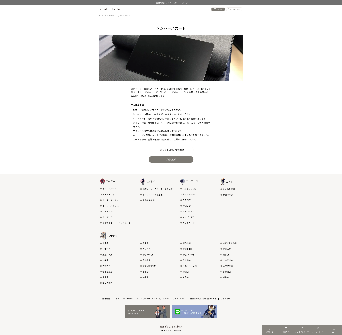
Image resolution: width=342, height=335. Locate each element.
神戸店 (146, 277)
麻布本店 (187, 243)
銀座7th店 (107, 254)
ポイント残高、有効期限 (172, 150)
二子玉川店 (228, 260)
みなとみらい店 (190, 265)
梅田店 (186, 271)
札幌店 (105, 243)
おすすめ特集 (189, 194)
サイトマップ (226, 298)
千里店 (105, 277)
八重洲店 (106, 248)
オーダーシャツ (109, 194)
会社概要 (106, 298)
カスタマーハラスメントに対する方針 (153, 298)
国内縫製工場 (149, 200)
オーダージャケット (111, 200)
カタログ (187, 200)
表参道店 (147, 260)
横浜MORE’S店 (149, 265)
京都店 (146, 271)
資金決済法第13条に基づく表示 (203, 298)
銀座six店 (227, 248)
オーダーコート (109, 217)
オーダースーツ (109, 188)
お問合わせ (228, 194)
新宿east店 (148, 254)
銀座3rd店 (187, 248)
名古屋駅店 (107, 271)
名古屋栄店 (228, 265)
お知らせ (187, 205)
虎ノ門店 (147, 248)
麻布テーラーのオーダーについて (158, 188)
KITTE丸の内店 (230, 243)
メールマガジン (190, 211)
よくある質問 (229, 189)
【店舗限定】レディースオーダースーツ (171, 2)
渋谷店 (226, 254)
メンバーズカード (191, 217)
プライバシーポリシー (123, 298)
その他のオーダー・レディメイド (117, 222)
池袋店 (105, 260)
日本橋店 (187, 260)
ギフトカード (189, 222)
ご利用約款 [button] (171, 159)
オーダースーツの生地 (152, 194)
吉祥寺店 (106, 265)
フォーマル (107, 211)
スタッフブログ (190, 188)
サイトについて (179, 298)
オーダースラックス (111, 205)
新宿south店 (188, 254)
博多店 (226, 277)
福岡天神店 (107, 283)
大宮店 (146, 243)
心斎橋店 (227, 271)
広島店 (186, 277)
